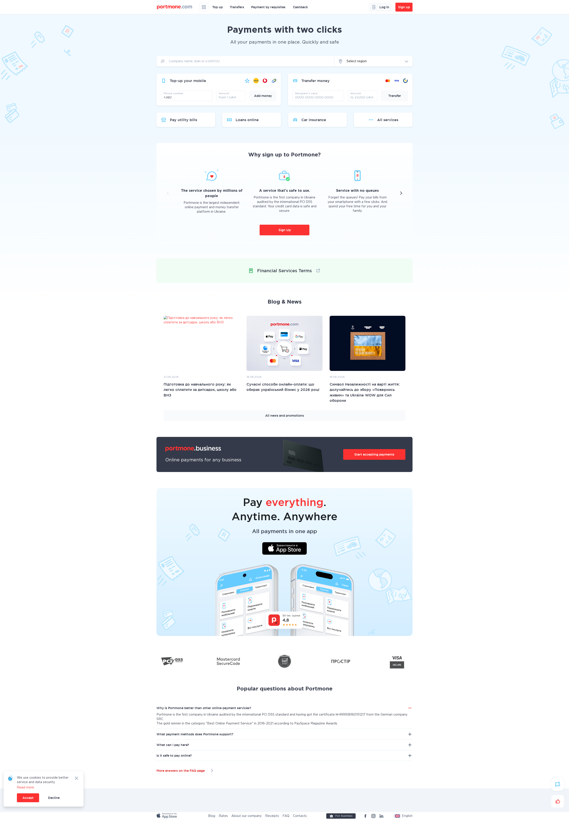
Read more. (26, 787)
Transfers (237, 7)
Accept (28, 798)
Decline (54, 798)
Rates (223, 816)
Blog (211, 816)
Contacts (300, 816)
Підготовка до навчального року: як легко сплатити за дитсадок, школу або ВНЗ (200, 389)
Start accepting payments (374, 454)
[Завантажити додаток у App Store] (284, 549)
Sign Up (284, 230)
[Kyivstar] (247, 80)
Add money (263, 96)
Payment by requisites (268, 7)
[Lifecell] (256, 80)
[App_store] (167, 816)
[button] (404, 816)
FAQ (285, 816)
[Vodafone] (265, 80)
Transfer (394, 96)
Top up (217, 7)
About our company (246, 816)
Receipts (272, 816)
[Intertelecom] (273, 80)
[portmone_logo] (174, 7)
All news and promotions (284, 415)
